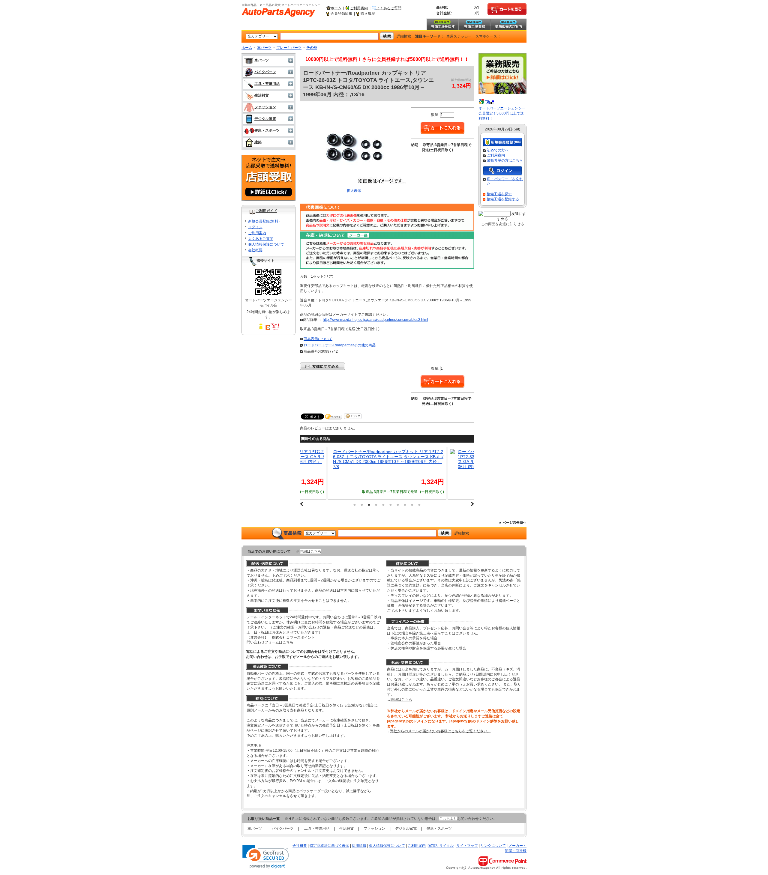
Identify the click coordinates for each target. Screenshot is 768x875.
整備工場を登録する (503, 199)
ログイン (255, 227)
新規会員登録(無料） (265, 221)
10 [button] (419, 505)
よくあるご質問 (388, 8)
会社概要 (255, 250)
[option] (315, 473)
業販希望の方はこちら (505, 160)
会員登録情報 (341, 13)
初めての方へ (497, 150)
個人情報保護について (266, 244)
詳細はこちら (310, 551)
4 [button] (376, 505)
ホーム (336, 8)
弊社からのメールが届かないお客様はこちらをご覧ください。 (440, 731)
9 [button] (412, 505)
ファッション (265, 107)
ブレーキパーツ (289, 48)
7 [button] (398, 505)
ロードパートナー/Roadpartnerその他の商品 (340, 345)
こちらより (448, 819)
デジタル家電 (265, 119)
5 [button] (383, 505)
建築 (258, 142)
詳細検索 (404, 36)
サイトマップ (467, 846)
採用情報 (359, 846)
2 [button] (362, 505)
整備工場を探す (442, 24)
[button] (266, 857)
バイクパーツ (265, 72)
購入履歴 (368, 13)
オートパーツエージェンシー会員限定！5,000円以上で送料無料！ (501, 113)
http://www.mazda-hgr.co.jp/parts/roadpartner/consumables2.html (375, 320)
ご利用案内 (359, 8)
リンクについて (493, 846)
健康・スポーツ (267, 130)
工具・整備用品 (267, 84)
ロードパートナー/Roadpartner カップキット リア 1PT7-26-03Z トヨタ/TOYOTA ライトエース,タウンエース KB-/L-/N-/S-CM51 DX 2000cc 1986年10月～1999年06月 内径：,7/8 (316, 459)
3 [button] (369, 505)
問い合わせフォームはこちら (270, 642)
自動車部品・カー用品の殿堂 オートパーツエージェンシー (278, 12)
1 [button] (355, 505)
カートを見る (507, 9)
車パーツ (264, 48)
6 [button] (391, 505)
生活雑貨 (261, 95)
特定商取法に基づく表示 (329, 846)
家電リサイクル (441, 846)
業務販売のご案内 (508, 24)
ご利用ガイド (266, 211)
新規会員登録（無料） (502, 142)
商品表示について (318, 339)
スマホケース (486, 36)
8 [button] (405, 505)
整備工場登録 (474, 24)
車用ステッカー (459, 36)
